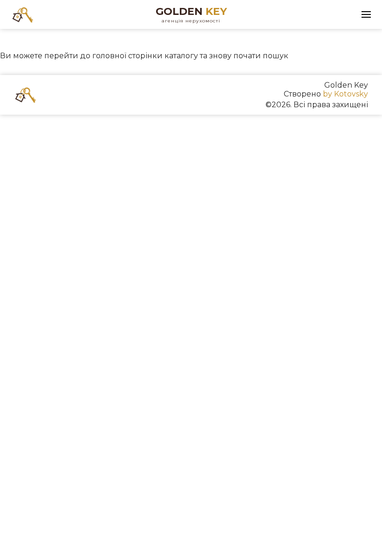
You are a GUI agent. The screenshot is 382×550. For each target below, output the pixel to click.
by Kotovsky (345, 93)
